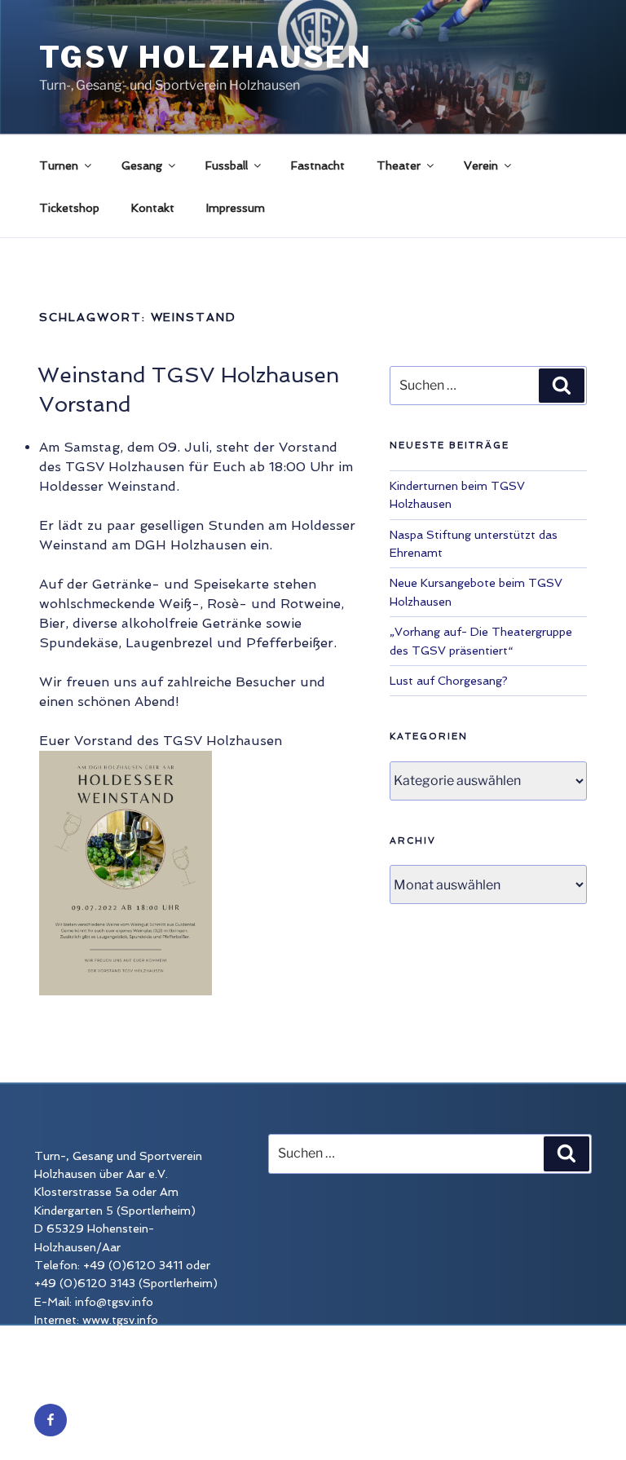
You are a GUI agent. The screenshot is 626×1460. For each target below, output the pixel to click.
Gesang (141, 165)
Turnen (58, 165)
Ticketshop (69, 207)
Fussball (226, 165)
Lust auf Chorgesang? (449, 680)
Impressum (235, 207)
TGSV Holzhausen (206, 57)
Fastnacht (318, 165)
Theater (399, 165)
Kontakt (152, 207)
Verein (481, 165)
